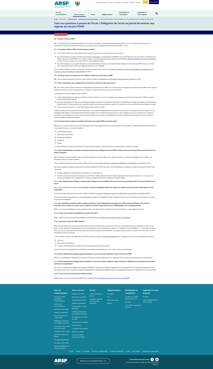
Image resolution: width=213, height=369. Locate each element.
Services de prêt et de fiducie (61, 335)
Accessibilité (86, 351)
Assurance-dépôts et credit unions (60, 316)
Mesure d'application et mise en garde (150, 301)
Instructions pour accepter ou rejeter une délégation (115, 217)
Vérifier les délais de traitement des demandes (96, 301)
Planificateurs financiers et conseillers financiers (61, 322)
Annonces (111, 2)
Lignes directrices (112, 300)
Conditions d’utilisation (116, 351)
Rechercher (157, 11)
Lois (108, 297)
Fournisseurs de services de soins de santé (62, 327)
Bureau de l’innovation (79, 297)
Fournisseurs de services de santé (80, 318)
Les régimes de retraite (61, 343)
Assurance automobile (79, 300)
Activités (117, 2)
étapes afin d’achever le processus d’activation (142, 58)
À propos (110, 294)
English (132, 2)
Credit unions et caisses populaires (79, 307)
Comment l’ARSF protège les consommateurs (59, 299)
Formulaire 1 (97, 56)
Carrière (127, 351)
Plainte (145, 2)
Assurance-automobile (61, 309)
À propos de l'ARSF (101, 2)
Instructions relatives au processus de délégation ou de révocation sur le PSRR (120, 163)
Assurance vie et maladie (62, 331)
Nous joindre (125, 2)
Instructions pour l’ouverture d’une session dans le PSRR (116, 79)
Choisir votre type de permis (96, 295)
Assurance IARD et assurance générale (78, 336)
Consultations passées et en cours (133, 306)
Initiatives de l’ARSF (78, 294)
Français (138, 2)
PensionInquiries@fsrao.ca (110, 236)
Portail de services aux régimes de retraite (88, 19)
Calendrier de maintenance (150, 351)
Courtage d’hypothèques (80, 328)
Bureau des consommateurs (59, 305)
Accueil (55, 19)
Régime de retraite (72, 19)
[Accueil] (66, 4)
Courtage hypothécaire (61, 340)
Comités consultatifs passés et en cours (131, 298)
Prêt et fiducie (76, 325)
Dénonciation (154, 2)
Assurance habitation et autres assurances (61, 347)
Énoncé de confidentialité (99, 351)
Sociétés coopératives (61, 312)
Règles (109, 303)
